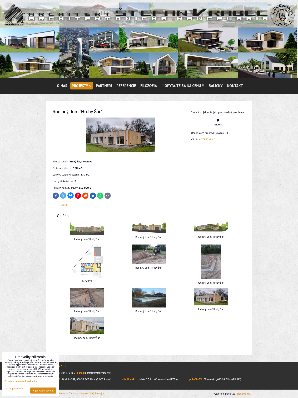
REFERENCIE (126, 85)
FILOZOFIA (148, 85)
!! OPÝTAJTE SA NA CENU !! (182, 85)
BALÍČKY (216, 85)
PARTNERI (104, 85)
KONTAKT (235, 85)
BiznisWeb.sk (244, 393)
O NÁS (62, 85)
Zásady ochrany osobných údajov (87, 393)
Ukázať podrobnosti (14, 388)
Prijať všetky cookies (43, 390)
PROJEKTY (80, 85)
